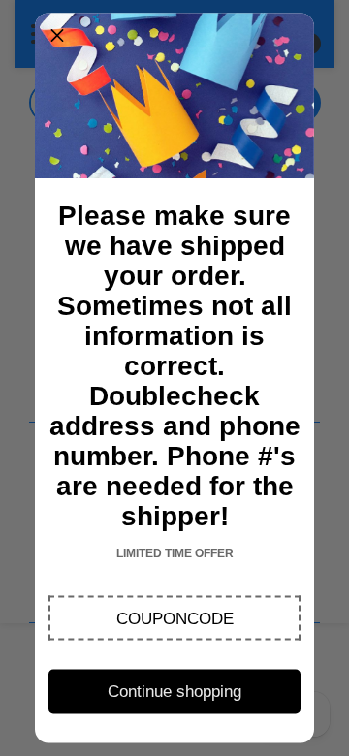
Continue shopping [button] (174, 690)
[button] (174, 618)
